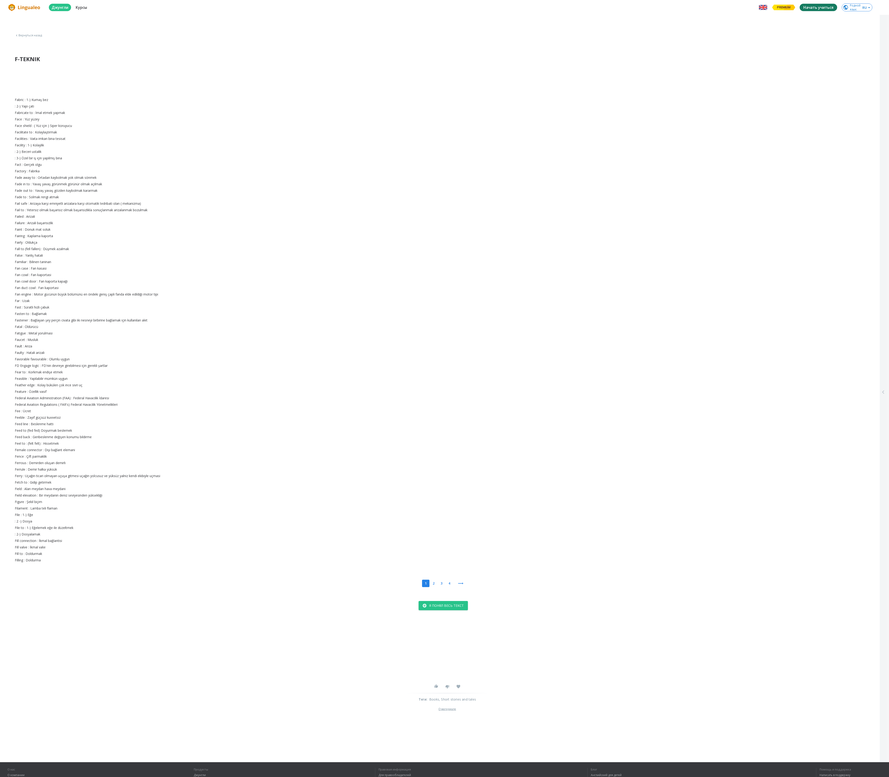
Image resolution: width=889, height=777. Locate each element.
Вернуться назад (30, 35)
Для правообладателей (395, 775)
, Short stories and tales (457, 699)
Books (434, 699)
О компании (16, 775)
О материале (447, 709)
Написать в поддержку (835, 775)
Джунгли (200, 775)
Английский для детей (606, 775)
